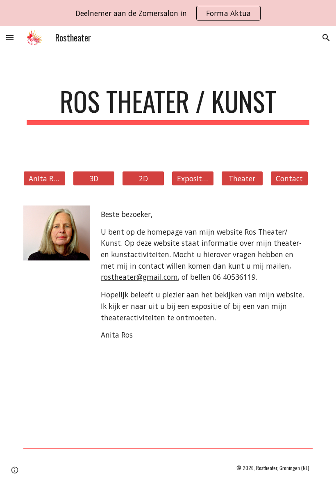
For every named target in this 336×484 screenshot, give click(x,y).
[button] (10, 37)
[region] (168, 13)
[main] (168, 105)
